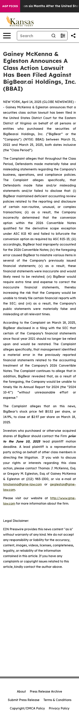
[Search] (53, 35)
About (21, 691)
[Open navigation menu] (7, 35)
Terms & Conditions (57, 700)
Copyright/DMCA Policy (27, 708)
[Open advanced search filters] (62, 35)
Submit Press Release (24, 700)
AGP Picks (10, 6)
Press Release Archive (46, 691)
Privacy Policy (59, 708)
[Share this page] (73, 35)
